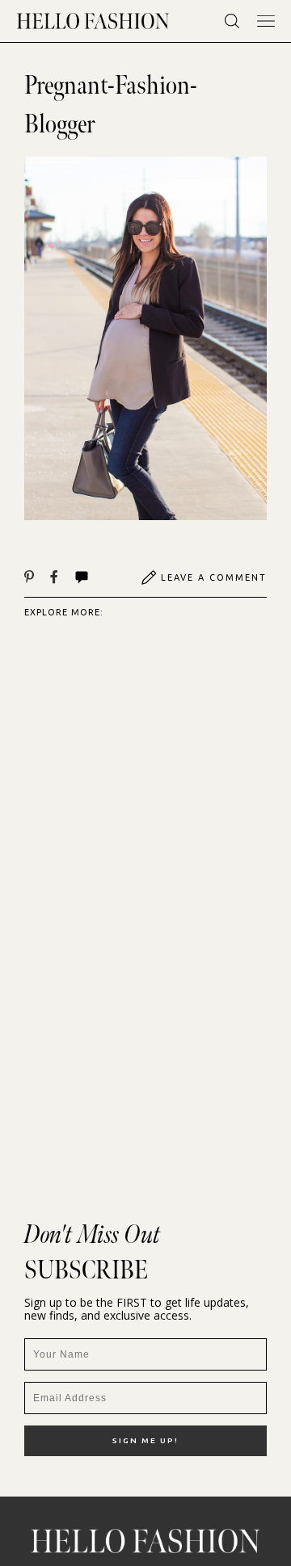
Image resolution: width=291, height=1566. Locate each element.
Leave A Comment (214, 577)
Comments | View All (99, 577)
